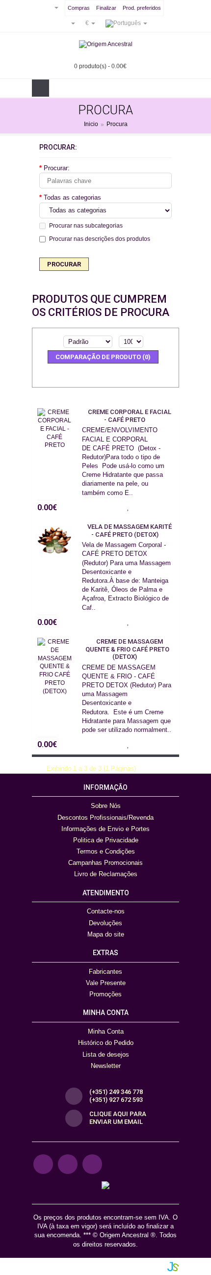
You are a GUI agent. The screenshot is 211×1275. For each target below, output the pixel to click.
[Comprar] (111, 506)
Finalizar (106, 8)
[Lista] (97, 374)
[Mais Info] (166, 506)
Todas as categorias (72, 197)
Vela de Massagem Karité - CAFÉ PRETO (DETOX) (129, 530)
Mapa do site (105, 934)
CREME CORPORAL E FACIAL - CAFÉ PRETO (129, 415)
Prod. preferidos (142, 8)
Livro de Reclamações (105, 874)
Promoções (105, 994)
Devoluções (105, 923)
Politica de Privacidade (105, 840)
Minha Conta (106, 1031)
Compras (79, 8)
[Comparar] (147, 506)
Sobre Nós (106, 805)
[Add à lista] (128, 506)
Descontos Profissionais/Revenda (105, 817)
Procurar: (57, 168)
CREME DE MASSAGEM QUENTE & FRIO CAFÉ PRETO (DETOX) (127, 649)
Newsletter (106, 1065)
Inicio (91, 124)
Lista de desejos (105, 1054)
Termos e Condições (106, 851)
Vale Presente (106, 983)
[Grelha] (113, 374)
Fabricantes (105, 971)
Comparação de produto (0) (103, 357)
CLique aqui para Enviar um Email (117, 1118)
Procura (117, 124)
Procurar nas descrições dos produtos (99, 238)
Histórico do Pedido (105, 1042)
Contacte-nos (106, 911)
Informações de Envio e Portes (105, 829)
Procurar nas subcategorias (86, 225)
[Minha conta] (69, 23)
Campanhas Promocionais (105, 862)
